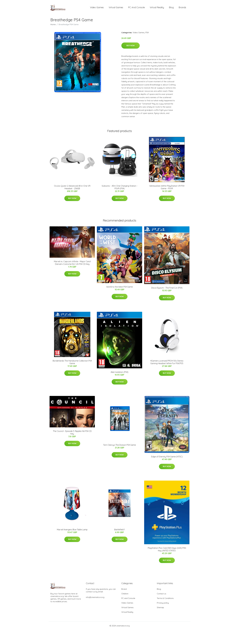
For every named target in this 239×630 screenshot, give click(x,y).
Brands (182, 7)
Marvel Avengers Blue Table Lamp (72, 529)
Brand (124, 589)
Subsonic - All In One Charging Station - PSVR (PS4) (119, 187)
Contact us (161, 593)
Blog (171, 7)
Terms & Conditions (165, 598)
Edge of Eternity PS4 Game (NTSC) (167, 456)
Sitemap (160, 607)
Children (124, 593)
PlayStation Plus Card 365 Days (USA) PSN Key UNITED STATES (167, 549)
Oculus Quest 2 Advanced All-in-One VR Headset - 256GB (72, 187)
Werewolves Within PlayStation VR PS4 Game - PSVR (166, 187)
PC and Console (136, 7)
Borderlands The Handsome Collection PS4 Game (72, 362)
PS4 (147, 32)
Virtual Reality (157, 7)
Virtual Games (116, 7)
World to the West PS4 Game (119, 287)
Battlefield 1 (119, 529)
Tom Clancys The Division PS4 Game (119, 445)
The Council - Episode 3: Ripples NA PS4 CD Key (72, 432)
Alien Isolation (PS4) (119, 372)
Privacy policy (163, 603)
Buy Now (130, 45)
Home (53, 24)
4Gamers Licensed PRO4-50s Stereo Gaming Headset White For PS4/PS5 (166, 362)
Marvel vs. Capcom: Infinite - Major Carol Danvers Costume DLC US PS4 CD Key (72, 262)
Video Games (97, 7)
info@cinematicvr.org (95, 597)
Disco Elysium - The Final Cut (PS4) (166, 288)
